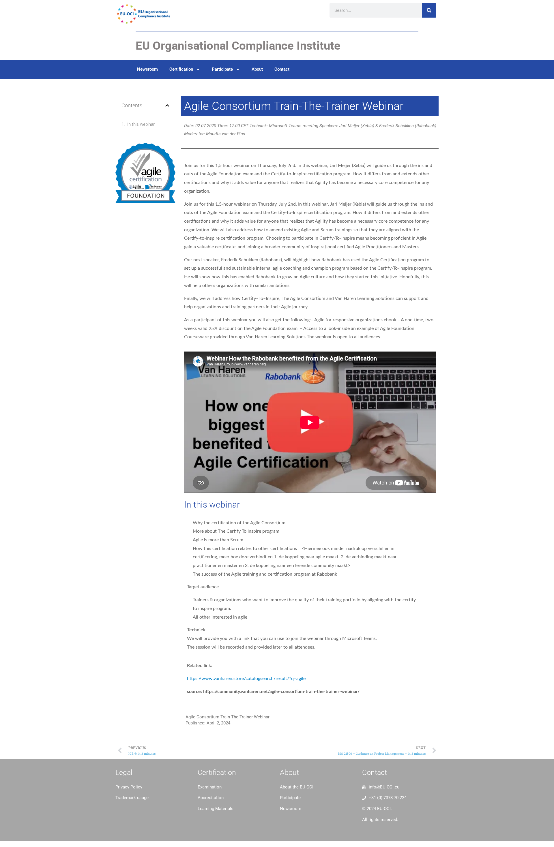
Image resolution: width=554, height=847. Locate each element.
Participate (222, 69)
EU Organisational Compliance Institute (238, 45)
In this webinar (141, 124)
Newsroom (147, 69)
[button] (167, 105)
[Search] (429, 10)
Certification (181, 69)
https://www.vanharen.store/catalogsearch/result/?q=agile (246, 678)
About (257, 69)
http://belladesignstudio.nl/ (142, 811)
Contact (281, 69)
